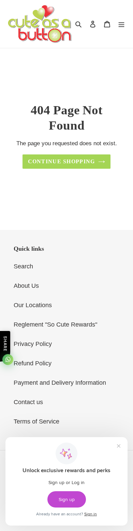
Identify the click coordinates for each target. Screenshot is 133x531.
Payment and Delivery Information (60, 382)
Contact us (28, 402)
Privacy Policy (33, 344)
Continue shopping (61, 161)
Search (23, 266)
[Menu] (121, 24)
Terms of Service (36, 421)
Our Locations (33, 305)
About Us (26, 285)
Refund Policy (32, 363)
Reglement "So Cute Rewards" (55, 324)
